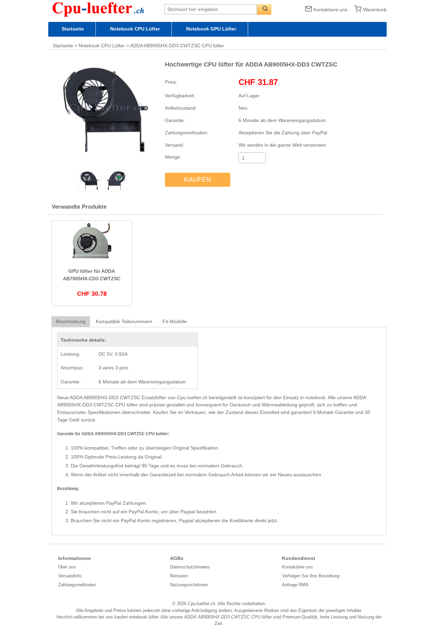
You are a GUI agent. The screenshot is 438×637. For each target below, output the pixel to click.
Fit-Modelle (175, 321)
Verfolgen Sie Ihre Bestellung (310, 575)
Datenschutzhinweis (190, 566)
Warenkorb (375, 9)
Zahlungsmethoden (77, 584)
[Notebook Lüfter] (106, 9)
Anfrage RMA (295, 584)
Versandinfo (69, 575)
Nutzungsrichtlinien (189, 584)
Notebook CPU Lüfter (135, 29)
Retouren (179, 575)
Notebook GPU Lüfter (211, 29)
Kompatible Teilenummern (124, 321)
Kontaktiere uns (330, 9)
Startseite (73, 29)
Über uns (67, 566)
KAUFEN (197, 179)
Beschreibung (71, 321)
